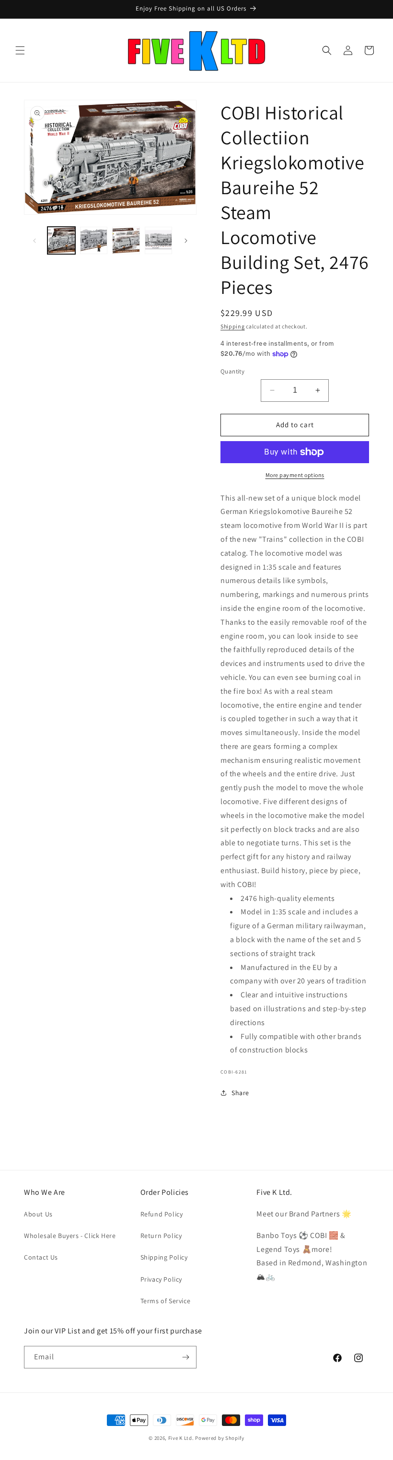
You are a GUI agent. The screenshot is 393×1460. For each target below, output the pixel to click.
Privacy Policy (161, 1279)
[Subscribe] (185, 1357)
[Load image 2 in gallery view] (94, 241)
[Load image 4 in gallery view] (159, 241)
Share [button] (240, 1092)
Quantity (232, 371)
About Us (38, 1214)
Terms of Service (165, 1300)
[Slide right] (185, 240)
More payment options (295, 475)
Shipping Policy (164, 1257)
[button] (20, 50)
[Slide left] (34, 240)
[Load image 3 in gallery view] (126, 241)
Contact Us (41, 1257)
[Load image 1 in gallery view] (61, 241)
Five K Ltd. (181, 1438)
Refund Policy (161, 1214)
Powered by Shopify (219, 1438)
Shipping (232, 326)
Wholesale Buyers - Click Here (70, 1235)
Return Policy (161, 1235)
